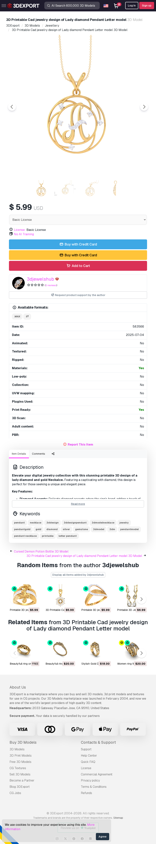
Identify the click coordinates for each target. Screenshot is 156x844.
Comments (38, 453)
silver (66, 529)
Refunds (86, 793)
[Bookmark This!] (33, 601)
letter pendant (68, 536)
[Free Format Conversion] (27, 316)
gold (38, 529)
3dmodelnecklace (103, 522)
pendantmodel (129, 529)
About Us (18, 687)
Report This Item (80, 445)
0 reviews (51, 285)
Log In (132, 5)
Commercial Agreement (96, 774)
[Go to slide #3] (90, 188)
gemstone (81, 529)
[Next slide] (144, 107)
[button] (141, 599)
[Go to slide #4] (114, 188)
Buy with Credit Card (80, 244)
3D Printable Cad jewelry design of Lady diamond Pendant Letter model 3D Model (84, 556)
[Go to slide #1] (41, 188)
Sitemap (118, 817)
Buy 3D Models (23, 742)
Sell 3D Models (20, 774)
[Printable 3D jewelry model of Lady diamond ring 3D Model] (24, 595)
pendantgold (22, 529)
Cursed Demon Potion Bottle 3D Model (41, 551)
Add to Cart (80, 266)
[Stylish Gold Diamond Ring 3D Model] (96, 649)
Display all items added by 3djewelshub (78, 574)
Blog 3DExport (20, 787)
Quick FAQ (88, 762)
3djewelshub (40, 279)
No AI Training (24, 234)
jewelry (124, 522)
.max (17, 316)
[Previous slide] (12, 107)
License (86, 768)
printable (47, 536)
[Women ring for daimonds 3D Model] (132, 649)
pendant (19, 522)
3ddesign (52, 522)
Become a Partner (22, 780)
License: (20, 230)
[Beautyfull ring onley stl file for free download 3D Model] (24, 649)
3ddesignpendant (75, 522)
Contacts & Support (98, 742)
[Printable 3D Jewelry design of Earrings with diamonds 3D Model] (132, 595)
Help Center (89, 756)
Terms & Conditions (94, 787)
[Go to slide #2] (65, 188)
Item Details (19, 453)
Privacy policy (90, 780)
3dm (112, 529)
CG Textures (18, 768)
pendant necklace (25, 536)
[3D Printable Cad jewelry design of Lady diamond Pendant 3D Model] (60, 595)
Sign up (146, 5)
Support (86, 749)
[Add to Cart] (26, 601)
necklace (35, 522)
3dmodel (98, 529)
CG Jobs (15, 793)
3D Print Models (21, 756)
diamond (52, 529)
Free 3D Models (20, 762)
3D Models (17, 749)
